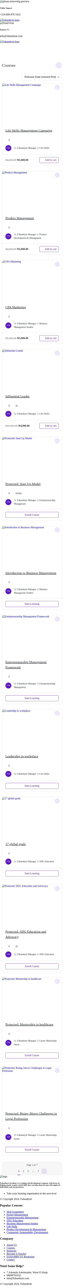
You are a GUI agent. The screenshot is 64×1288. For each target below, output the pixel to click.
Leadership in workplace (21, 756)
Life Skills (44, 148)
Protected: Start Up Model (23, 484)
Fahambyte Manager (26, 148)
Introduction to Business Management (30, 573)
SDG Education (46, 861)
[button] (32, 45)
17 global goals (15, 844)
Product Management (19, 218)
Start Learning (32, 603)
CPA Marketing (15, 307)
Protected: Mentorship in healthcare (29, 1024)
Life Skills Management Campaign (28, 130)
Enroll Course (32, 514)
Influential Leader (17, 396)
